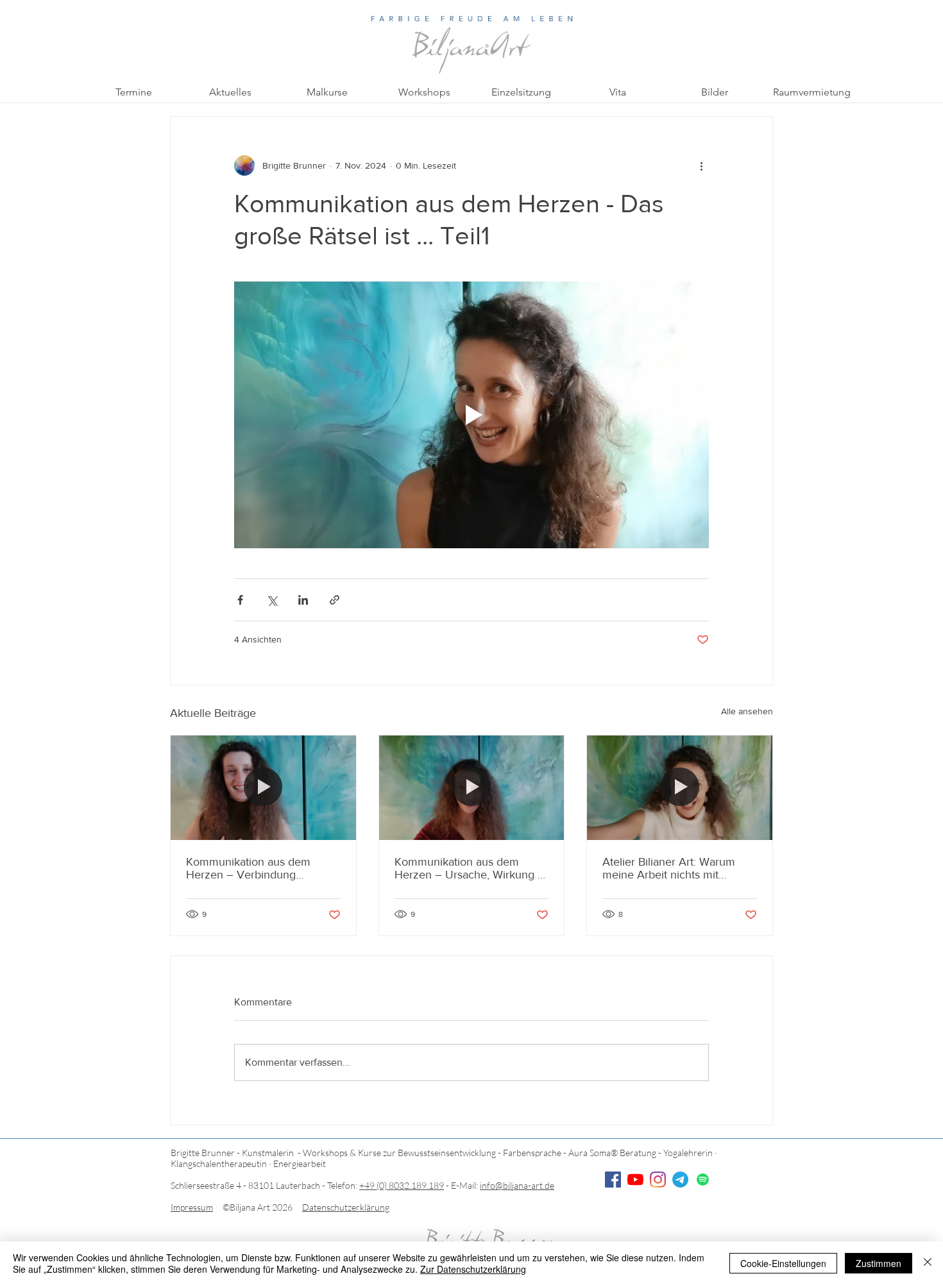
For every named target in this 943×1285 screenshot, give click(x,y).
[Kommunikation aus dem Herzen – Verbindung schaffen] (263, 787)
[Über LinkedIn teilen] (303, 600)
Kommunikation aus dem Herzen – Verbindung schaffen (248, 868)
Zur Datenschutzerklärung (473, 1269)
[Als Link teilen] (334, 600)
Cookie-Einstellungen (783, 1263)
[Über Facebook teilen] (240, 600)
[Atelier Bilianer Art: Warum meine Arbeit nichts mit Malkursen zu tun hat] (679, 787)
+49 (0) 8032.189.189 (401, 1185)
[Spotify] (703, 1180)
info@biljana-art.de (517, 1185)
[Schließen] (927, 1263)
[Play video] (471, 414)
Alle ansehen (747, 711)
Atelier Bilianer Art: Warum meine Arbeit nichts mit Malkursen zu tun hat (668, 868)
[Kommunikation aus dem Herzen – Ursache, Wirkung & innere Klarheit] (472, 787)
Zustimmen (878, 1263)
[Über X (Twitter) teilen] (272, 600)
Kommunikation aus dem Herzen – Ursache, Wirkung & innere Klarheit (470, 868)
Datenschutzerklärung (345, 1207)
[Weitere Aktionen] (701, 165)
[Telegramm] (680, 1180)
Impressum (192, 1207)
